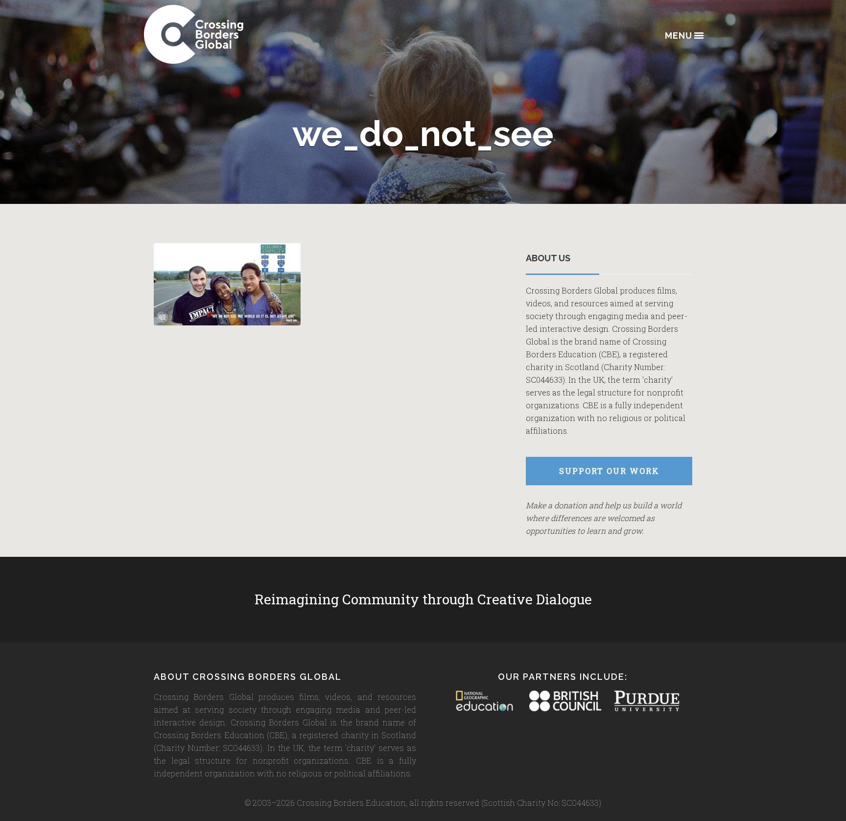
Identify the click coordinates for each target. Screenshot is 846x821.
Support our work (609, 471)
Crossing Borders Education (229, 34)
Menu (678, 36)
